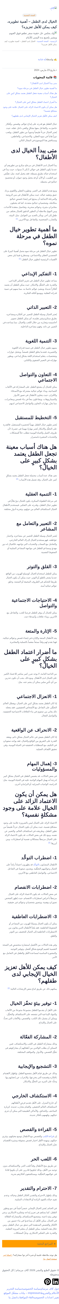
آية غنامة (42, 59)
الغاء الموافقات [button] (25, 1297)
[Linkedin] (55, 1281)
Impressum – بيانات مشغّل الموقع (22, 1293)
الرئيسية (53, 41)
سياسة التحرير (14, 1288)
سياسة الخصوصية (31, 1288)
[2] (17, 479)
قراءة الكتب (48, 1136)
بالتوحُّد (36, 864)
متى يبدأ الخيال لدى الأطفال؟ (43, 83)
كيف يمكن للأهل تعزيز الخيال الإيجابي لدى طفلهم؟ (34, 116)
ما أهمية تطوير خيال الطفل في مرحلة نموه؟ (37, 88)
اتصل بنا (13, 1297)
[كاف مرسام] (52, 8)
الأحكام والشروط (50, 1293)
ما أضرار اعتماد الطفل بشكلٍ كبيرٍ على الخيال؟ (36, 102)
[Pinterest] (47, 1281)
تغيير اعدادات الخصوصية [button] (46, 1297)
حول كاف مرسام (50, 1288)
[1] (17, 219)
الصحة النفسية (29, 15)
